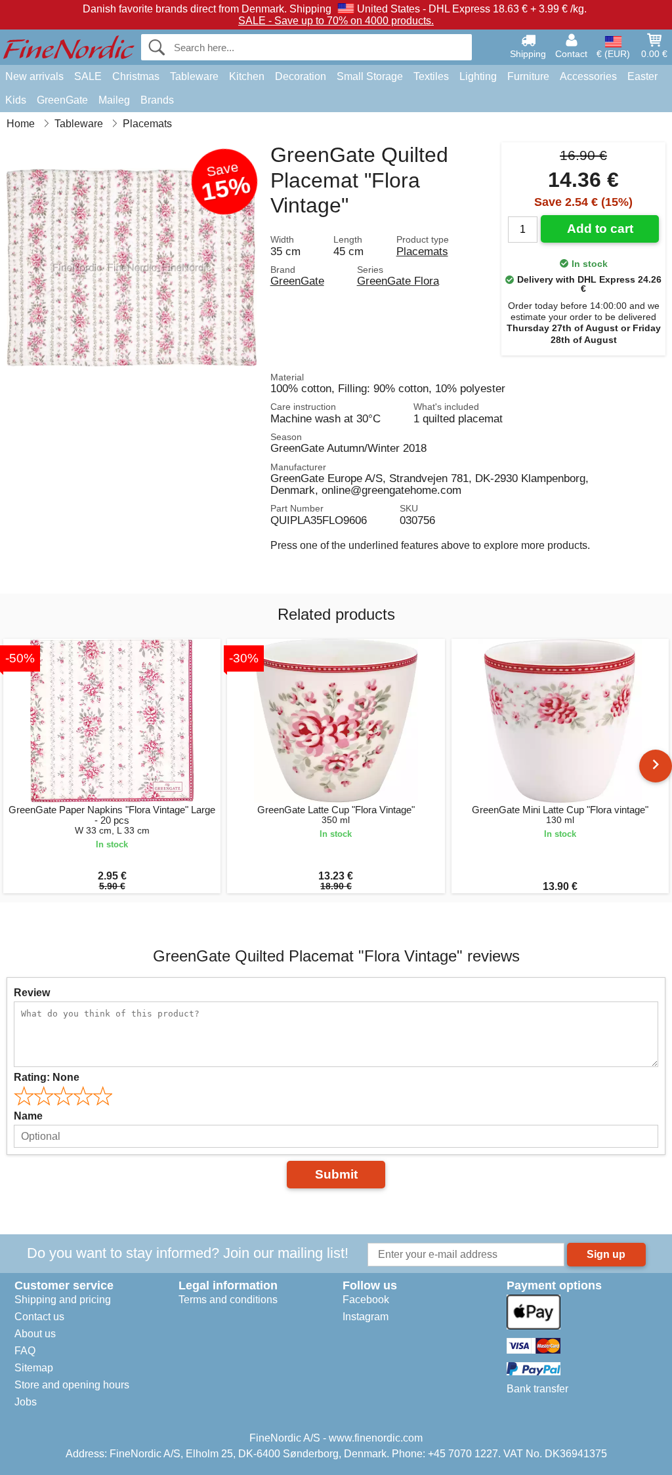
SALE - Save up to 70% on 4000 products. (336, 20)
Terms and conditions (228, 1299)
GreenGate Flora (398, 280)
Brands (157, 100)
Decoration (300, 76)
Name (28, 1115)
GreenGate (62, 100)
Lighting (478, 76)
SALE (88, 76)
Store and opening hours (71, 1384)
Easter (642, 76)
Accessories (588, 76)
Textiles (431, 76)
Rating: (46, 1077)
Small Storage (370, 76)
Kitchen (246, 76)
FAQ (24, 1350)
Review (32, 992)
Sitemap (33, 1367)
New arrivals (34, 76)
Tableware (194, 76)
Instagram (365, 1316)
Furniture (528, 76)
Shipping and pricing (62, 1299)
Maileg (114, 100)
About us (35, 1333)
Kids (15, 100)
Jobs (25, 1401)
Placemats (422, 251)
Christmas (135, 76)
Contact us (39, 1316)
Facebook (366, 1299)
